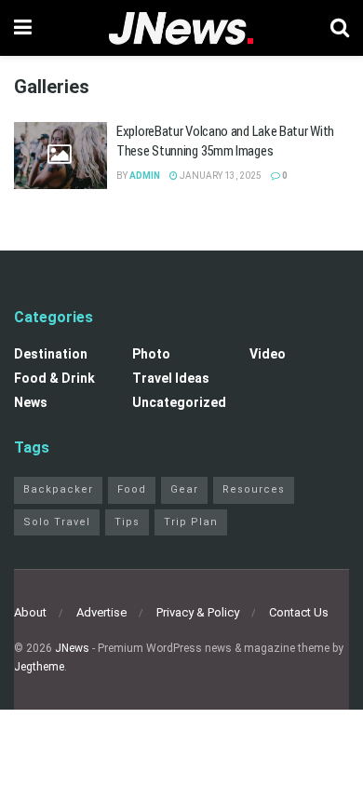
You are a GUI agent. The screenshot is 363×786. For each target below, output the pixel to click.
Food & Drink (54, 378)
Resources (253, 489)
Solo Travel (56, 522)
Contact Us (299, 612)
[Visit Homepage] (181, 28)
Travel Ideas (170, 378)
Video (267, 353)
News (30, 402)
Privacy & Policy (197, 612)
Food (131, 489)
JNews (72, 648)
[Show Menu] (23, 28)
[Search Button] (339, 28)
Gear (184, 489)
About (30, 612)
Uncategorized (179, 402)
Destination (50, 353)
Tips (127, 522)
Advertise (101, 612)
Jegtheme (39, 666)
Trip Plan (191, 522)
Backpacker (58, 489)
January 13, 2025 (220, 175)
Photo (151, 353)
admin (144, 175)
